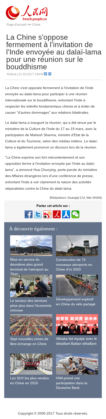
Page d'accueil (16, 24)
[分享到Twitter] (38, 214)
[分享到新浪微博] (47, 214)
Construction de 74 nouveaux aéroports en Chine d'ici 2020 (74, 264)
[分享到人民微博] (57, 214)
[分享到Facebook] (29, 214)
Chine (36, 24)
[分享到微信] (75, 214)
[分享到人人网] (66, 214)
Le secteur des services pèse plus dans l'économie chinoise (31, 305)
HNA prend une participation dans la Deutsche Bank (71, 383)
